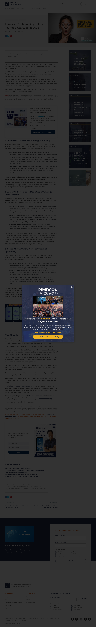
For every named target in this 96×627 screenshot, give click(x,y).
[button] (72, 287)
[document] (48, 313)
